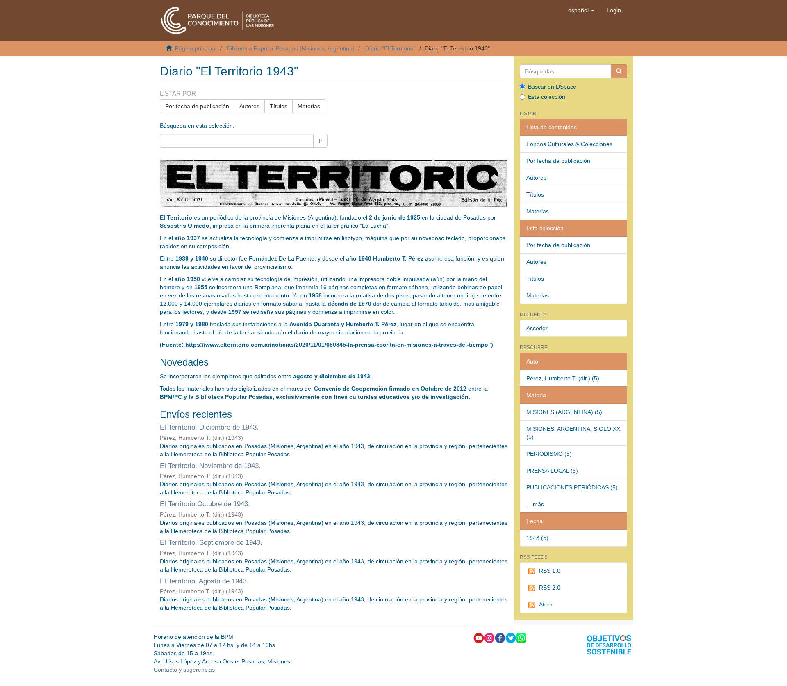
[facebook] (500, 637)
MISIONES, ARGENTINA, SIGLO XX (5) (573, 432)
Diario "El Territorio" (390, 48)
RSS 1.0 (549, 570)
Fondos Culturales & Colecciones (569, 144)
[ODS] (609, 644)
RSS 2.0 (549, 587)
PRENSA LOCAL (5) (552, 470)
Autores (249, 106)
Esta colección (546, 97)
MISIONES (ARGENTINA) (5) (564, 412)
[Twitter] (510, 637)
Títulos (278, 106)
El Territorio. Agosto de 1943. (204, 581)
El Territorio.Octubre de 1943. (205, 504)
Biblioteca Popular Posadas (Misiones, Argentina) (291, 48)
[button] (581, 10)
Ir (320, 140)
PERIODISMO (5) (549, 453)
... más (535, 504)
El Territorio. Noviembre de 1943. (210, 466)
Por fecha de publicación (197, 106)
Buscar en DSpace (552, 86)
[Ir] (619, 71)
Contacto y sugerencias (184, 669)
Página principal (195, 48)
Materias (309, 106)
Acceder (537, 328)
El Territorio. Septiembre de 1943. (211, 543)
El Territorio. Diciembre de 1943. (209, 427)
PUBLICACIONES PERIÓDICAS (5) (572, 487)
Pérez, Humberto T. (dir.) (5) (562, 378)
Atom (546, 604)
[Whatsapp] (521, 637)
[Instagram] (489, 637)
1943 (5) (537, 538)
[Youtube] (478, 637)
